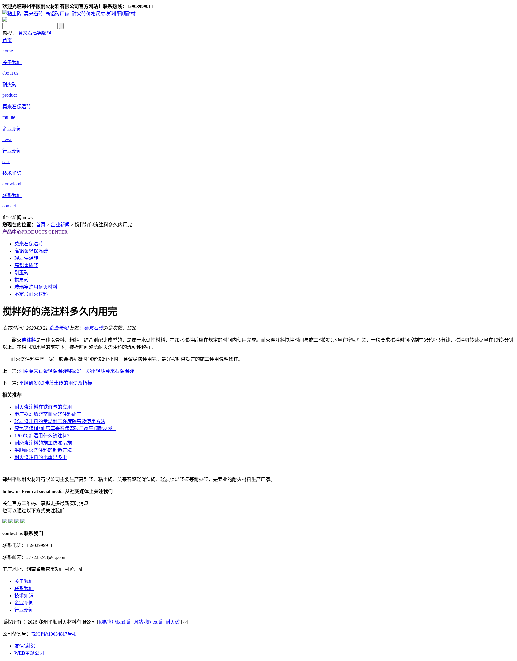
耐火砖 (172, 621)
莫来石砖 (93, 327)
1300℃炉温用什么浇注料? (41, 435)
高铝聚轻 (41, 33)
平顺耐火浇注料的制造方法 (43, 450)
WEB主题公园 (29, 653)
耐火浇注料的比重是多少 (40, 457)
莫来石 (25, 33)
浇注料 (29, 339)
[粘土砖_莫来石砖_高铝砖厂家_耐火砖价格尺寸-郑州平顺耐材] (69, 13)
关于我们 (24, 581)
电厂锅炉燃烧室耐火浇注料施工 (47, 414)
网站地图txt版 (147, 621)
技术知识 (24, 595)
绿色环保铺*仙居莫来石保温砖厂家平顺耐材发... (65, 428)
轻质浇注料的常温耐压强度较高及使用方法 (59, 421)
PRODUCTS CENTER (35, 231)
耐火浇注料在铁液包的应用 (43, 407)
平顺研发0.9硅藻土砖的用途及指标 (55, 383)
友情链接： (26, 645)
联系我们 (24, 588)
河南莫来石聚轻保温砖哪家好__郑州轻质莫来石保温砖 (76, 371)
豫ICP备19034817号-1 (53, 633)
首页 (40, 224)
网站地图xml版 (114, 621)
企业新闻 (60, 224)
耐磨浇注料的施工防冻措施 (43, 442)
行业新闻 (24, 610)
